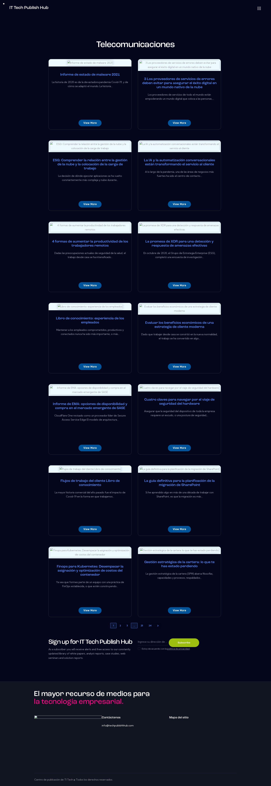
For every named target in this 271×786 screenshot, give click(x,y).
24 (150, 625)
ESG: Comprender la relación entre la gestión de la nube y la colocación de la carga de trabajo (90, 164)
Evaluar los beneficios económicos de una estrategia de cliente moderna (179, 325)
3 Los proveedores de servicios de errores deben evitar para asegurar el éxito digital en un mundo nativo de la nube (179, 83)
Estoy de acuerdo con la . (166, 648)
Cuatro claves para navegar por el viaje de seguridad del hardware (179, 402)
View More (90, 122)
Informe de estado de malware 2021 (90, 75)
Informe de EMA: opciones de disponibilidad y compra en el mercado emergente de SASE (90, 406)
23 (142, 625)
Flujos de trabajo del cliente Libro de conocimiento (90, 483)
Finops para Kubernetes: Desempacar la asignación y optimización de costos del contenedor (90, 571)
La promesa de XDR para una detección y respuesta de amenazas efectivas (179, 244)
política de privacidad (178, 649)
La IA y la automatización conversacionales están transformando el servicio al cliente (179, 162)
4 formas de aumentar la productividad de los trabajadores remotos (90, 244)
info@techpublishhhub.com (118, 725)
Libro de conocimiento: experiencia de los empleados (90, 320)
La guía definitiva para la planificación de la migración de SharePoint (179, 483)
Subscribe (184, 643)
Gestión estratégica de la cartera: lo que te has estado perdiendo (179, 564)
